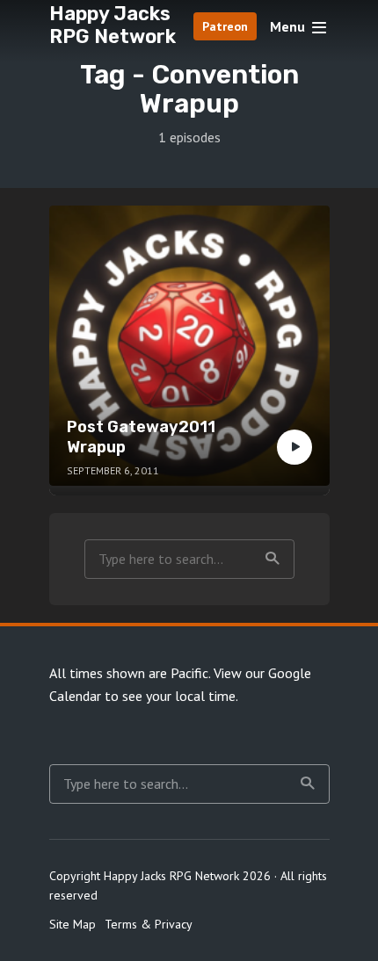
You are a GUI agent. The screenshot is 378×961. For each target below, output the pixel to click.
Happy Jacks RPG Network (112, 25)
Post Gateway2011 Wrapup (141, 437)
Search (272, 559)
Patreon (225, 26)
